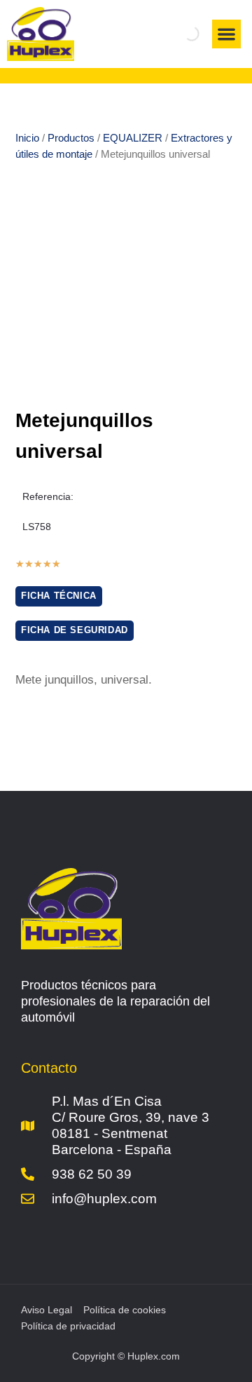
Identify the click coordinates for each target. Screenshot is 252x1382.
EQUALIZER (132, 138)
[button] (226, 34)
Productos (71, 138)
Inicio (27, 138)
